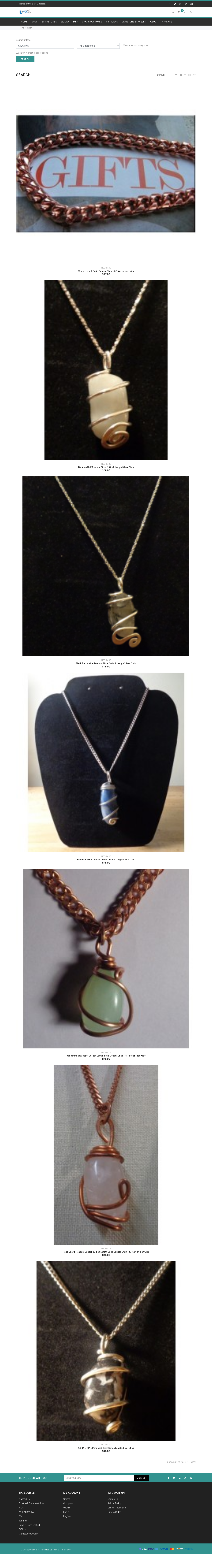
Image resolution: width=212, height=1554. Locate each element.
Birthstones (49, 21)
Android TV (24, 1499)
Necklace (106, 268)
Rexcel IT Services (62, 1549)
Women (65, 21)
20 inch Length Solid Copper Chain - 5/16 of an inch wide (106, 271)
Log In (66, 1512)
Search (29, 28)
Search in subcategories (137, 45)
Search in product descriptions (33, 53)
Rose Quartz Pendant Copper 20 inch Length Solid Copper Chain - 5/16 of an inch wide (106, 1252)
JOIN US (141, 1478)
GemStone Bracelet (134, 21)
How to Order (114, 1512)
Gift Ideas (112, 21)
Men (75, 21)
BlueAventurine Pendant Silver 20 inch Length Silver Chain (106, 859)
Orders (66, 1499)
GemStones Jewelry (28, 1533)
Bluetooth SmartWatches (31, 1503)
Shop (35, 21)
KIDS (21, 1507)
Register (67, 1516)
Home (21, 28)
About (154, 21)
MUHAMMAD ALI (27, 1512)
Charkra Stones (92, 21)
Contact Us (113, 1499)
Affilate (167, 21)
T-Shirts (23, 1529)
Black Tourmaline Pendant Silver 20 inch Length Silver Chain (106, 663)
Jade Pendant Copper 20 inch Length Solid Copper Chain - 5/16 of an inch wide (106, 1055)
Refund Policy (114, 1503)
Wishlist (67, 1507)
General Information (117, 1507)
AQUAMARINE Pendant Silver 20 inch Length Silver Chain (106, 467)
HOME (24, 21)
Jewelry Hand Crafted (29, 1525)
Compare (67, 1503)
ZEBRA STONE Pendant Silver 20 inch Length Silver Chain (106, 1448)
